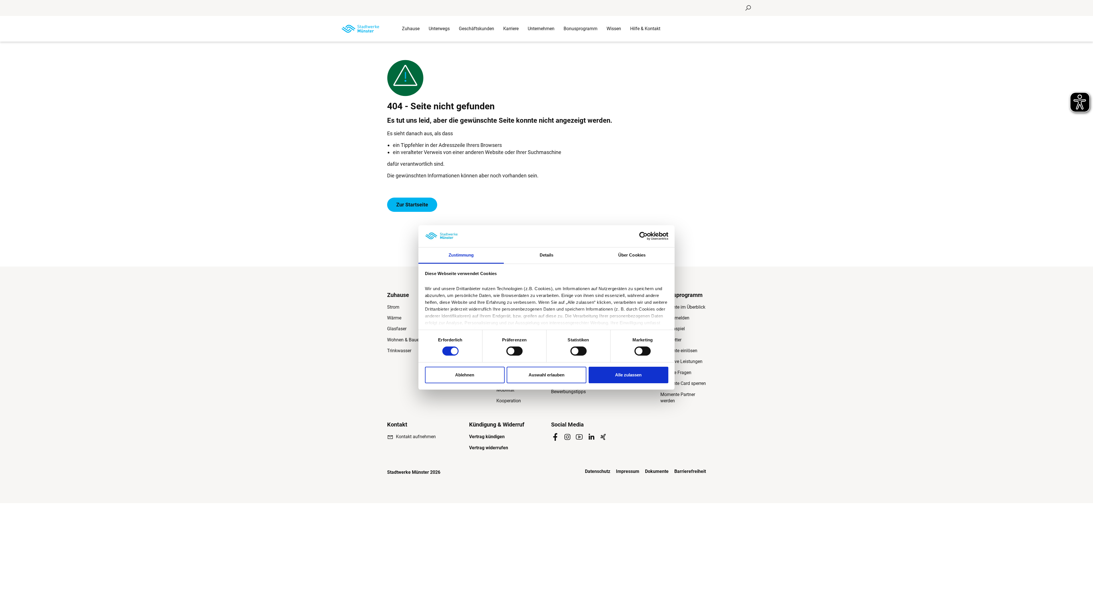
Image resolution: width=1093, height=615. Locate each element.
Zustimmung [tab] (461, 255)
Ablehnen (464, 374)
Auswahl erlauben (546, 374)
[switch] (514, 351)
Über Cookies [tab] (632, 255)
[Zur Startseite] (360, 29)
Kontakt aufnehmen (416, 436)
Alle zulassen (628, 374)
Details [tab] (547, 255)
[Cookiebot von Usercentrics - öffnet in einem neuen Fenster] (643, 236)
